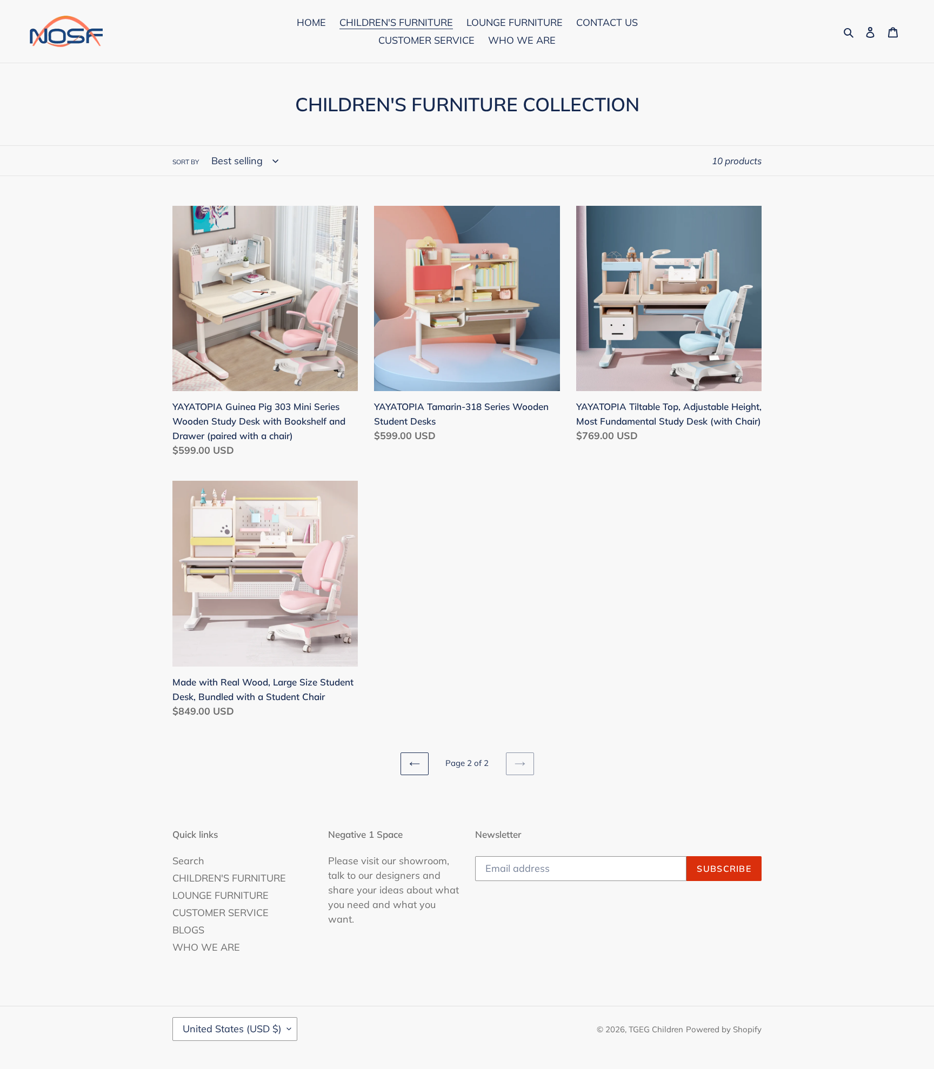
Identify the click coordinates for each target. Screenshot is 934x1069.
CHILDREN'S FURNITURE (229, 878)
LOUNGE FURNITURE (220, 895)
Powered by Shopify (724, 1029)
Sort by (185, 162)
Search (188, 861)
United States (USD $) (232, 1029)
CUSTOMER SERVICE (220, 912)
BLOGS (188, 930)
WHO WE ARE (206, 947)
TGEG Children (656, 1029)
